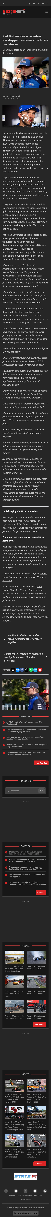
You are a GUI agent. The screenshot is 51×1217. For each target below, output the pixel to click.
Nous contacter (26, 1199)
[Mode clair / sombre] (3, 3)
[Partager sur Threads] (26, 670)
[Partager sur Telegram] (35, 670)
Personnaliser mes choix (25, 1213)
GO (41, 790)
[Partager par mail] (40, 670)
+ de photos (39, 1024)
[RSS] (47, 3)
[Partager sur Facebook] (22, 670)
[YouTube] (43, 3)
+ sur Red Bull (41, 763)
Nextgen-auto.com (20, 1208)
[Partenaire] (25, 1176)
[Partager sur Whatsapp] (31, 670)
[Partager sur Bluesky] (18, 670)
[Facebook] (29, 3)
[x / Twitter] (38, 3)
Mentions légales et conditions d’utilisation (25, 1195)
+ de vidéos (39, 1163)
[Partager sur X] (13, 670)
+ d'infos (40, 892)
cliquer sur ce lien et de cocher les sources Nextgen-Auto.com (24, 577)
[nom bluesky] (34, 3)
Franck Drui (15, 96)
